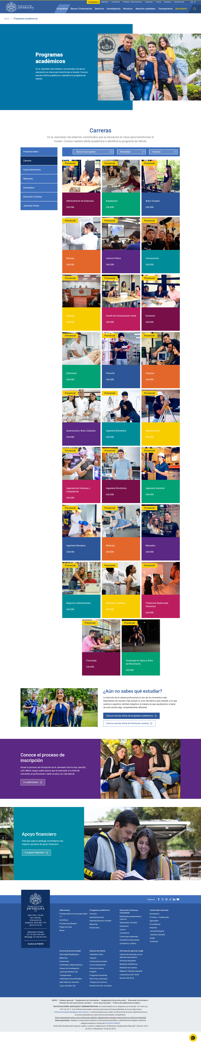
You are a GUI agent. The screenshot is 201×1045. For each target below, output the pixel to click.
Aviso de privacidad (102, 1003)
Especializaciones (32, 169)
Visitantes (154, 941)
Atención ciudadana (145, 8)
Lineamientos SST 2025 (129, 974)
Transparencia (165, 8)
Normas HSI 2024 (127, 978)
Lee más (70, 207)
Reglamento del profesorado (113, 1000)
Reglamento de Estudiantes (87, 1000)
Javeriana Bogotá (157, 931)
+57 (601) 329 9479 (37, 934)
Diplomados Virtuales (128, 922)
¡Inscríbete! (181, 8)
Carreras (27, 160)
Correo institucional (98, 965)
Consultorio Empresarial (129, 940)
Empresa (167, 2)
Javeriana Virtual (31, 205)
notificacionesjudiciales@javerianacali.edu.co (72, 1012)
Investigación (113, 8)
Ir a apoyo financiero (35, 852)
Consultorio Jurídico (128, 943)
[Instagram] (166, 899)
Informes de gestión (128, 961)
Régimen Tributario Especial (131, 971)
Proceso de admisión (68, 923)
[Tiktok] (170, 899)
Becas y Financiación (81, 8)
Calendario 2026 (96, 954)
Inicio (6, 18)
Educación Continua (32, 196)
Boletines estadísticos (129, 964)
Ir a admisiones (31, 782)
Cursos (123, 929)
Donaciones (64, 961)
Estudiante (116, 2)
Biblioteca (63, 958)
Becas (61, 930)
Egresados (154, 921)
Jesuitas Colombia (157, 934)
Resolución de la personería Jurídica (75, 1003)
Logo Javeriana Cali (67, 986)
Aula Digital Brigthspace (69, 954)
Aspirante (104, 2)
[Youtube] (178, 899)
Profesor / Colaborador (159, 917)
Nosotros (128, 8)
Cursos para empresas (129, 936)
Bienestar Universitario (138, 1000)
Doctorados (28, 187)
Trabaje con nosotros (98, 982)
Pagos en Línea (65, 927)
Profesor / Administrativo (132, 2)
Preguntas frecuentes (98, 975)
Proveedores (155, 924)
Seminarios (124, 926)
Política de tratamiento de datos (126, 1003)
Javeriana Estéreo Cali (68, 972)
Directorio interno (97, 968)
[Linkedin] (174, 899)
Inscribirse (63, 920)
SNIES (54, 1000)
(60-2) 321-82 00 (35, 925)
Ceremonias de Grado (98, 961)
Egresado (149, 2)
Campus (93, 958)
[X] (162, 899)
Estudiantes (154, 914)
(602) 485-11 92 (40, 923)
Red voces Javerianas (98, 979)
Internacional (179, 2)
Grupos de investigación (69, 968)
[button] (194, 9)
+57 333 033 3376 (40, 937)
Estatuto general (66, 1000)
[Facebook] (159, 899)
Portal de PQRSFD (112, 1023)
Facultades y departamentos (71, 965)
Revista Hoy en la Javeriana (101, 986)
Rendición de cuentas (128, 967)
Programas (62, 8)
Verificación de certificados (70, 979)
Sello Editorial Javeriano (69, 982)
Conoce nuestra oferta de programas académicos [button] (129, 715)
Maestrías (28, 178)
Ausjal (152, 938)
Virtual (158, 2)
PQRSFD (93, 972)
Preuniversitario (30, 151)
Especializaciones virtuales (100, 921)
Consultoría (124, 933)
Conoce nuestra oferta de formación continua (127, 723)
